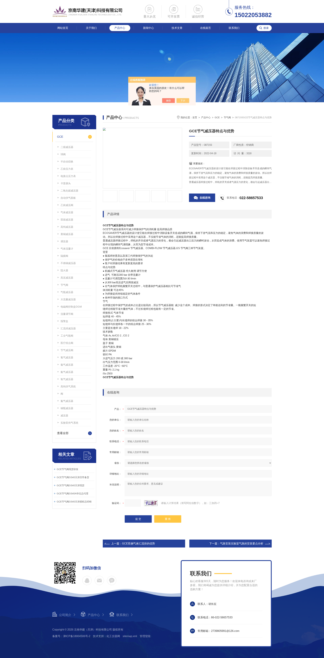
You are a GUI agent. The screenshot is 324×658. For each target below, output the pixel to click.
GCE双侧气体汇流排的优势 (138, 543)
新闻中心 (148, 27)
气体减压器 (67, 212)
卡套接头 (66, 183)
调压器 (64, 241)
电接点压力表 (68, 176)
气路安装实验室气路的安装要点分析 (241, 543)
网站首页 (62, 27)
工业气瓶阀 (67, 335)
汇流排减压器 (68, 328)
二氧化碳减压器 (69, 190)
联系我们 (234, 27)
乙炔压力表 (67, 168)
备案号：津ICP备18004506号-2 (71, 636)
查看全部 (63, 433)
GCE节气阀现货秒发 (67, 469)
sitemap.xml (130, 636)
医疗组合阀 (67, 342)
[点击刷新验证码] (151, 503)
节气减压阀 (67, 350)
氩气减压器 (67, 364)
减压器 (64, 415)
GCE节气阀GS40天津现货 (70, 485)
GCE (60, 136)
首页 (194, 117)
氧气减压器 (67, 379)
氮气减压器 (67, 401)
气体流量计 (67, 248)
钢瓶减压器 (67, 408)
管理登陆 (145, 636)
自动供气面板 (68, 197)
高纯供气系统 (68, 386)
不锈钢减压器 (68, 263)
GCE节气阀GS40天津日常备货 (73, 477)
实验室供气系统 (69, 422)
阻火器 (64, 270)
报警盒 (64, 321)
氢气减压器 (67, 357)
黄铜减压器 (67, 234)
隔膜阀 (64, 255)
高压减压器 (67, 277)
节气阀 (64, 284)
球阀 (63, 154)
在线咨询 (205, 197)
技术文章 (177, 27)
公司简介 (65, 615)
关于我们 (91, 27)
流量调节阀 (67, 313)
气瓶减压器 (67, 292)
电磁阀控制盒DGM (71, 306)
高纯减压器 (67, 226)
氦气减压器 (67, 372)
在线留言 (205, 27)
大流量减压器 (68, 299)
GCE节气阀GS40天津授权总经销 (74, 501)
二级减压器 (67, 147)
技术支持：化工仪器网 (106, 636)
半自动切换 (67, 161)
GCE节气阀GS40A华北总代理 (72, 493)
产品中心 (119, 27)
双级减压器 (67, 219)
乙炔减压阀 (67, 205)
